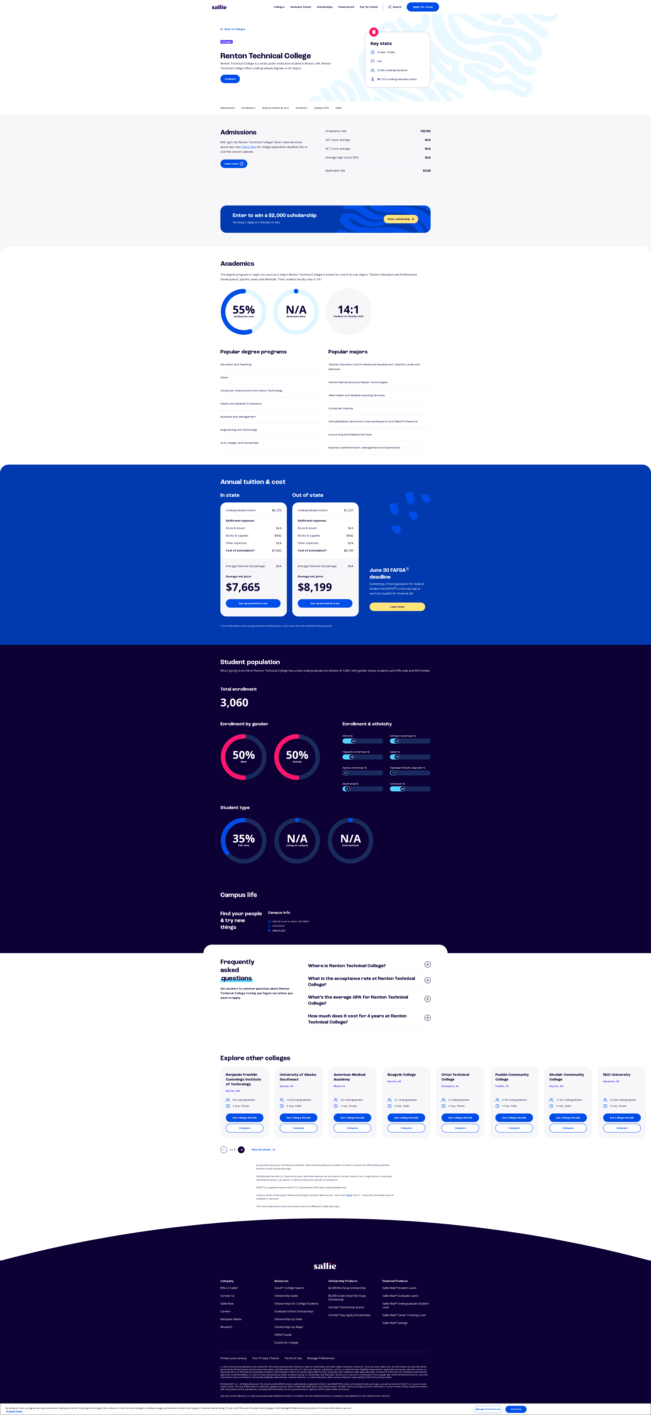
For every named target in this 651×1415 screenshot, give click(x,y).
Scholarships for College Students (296, 1303)
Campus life (321, 107)
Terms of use (293, 1358)
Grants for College (286, 1342)
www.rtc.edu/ (278, 930)
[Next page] (241, 1149)
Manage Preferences (488, 1409)
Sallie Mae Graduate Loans (400, 1296)
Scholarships (325, 6)
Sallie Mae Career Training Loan (404, 1315)
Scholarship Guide (286, 1296)
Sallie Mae (227, 1303)
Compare (230, 78)
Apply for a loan (423, 6)
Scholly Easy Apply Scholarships (349, 1315)
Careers (225, 1311)
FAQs (339, 107)
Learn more (231, 163)
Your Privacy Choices (265, 1358)
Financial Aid (346, 6)
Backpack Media (230, 1319)
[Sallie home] (241, 7)
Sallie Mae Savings (395, 1323)
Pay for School (369, 6)
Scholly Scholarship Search (346, 1307)
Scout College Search (289, 1288)
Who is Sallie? (229, 1288)
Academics (248, 107)
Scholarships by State (288, 1319)
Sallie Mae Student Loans (399, 1288)
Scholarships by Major (288, 1327)
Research (226, 1327)
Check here (248, 147)
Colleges (279, 6)
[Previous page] (223, 1149)
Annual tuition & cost (275, 107)
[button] (320, 1358)
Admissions (227, 107)
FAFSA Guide (283, 1335)
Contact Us (227, 1296)
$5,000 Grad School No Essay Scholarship (347, 1297)
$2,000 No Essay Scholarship (347, 1288)
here (349, 1195)
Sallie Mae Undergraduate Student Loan (405, 1305)
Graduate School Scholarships (293, 1311)
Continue (515, 1409)
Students (301, 107)
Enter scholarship (399, 219)
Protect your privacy (233, 1358)
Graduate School (300, 6)
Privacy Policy (14, 1411)
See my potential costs (253, 603)
